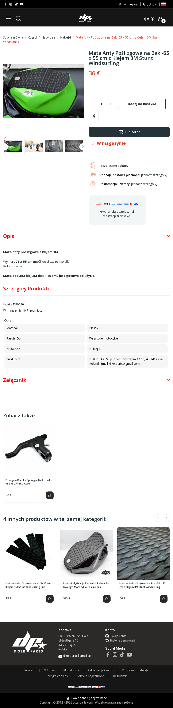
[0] (160, 19)
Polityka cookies (57, 676)
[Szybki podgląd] (29, 450)
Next (74, 91)
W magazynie (12, 310)
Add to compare (94, 116)
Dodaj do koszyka (142, 104)
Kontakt (29, 670)
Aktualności (71, 670)
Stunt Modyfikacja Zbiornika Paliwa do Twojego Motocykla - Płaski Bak (85, 585)
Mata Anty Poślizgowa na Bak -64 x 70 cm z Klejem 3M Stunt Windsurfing (142, 585)
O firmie (49, 670)
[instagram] (10, 4)
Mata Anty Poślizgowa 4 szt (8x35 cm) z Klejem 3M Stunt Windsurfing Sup (29, 585)
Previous (13, 91)
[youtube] (21, 4)
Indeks (7, 304)
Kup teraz (132, 132)
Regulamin (120, 676)
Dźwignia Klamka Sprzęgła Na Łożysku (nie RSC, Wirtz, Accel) (28, 482)
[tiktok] (16, 4)
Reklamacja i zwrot (101, 670)
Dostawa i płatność (135, 670)
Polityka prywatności (90, 676)
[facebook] (5, 4)
